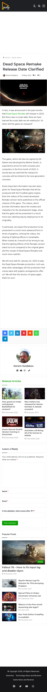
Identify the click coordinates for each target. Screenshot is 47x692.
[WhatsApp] (36, 333)
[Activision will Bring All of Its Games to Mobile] (35, 422)
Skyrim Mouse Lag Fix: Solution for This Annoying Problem (31, 583)
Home (7, 57)
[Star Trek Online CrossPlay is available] (9, 617)
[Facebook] (5, 333)
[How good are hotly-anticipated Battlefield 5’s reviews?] (12, 393)
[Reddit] (30, 333)
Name (5, 491)
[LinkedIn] (17, 333)
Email (5, 501)
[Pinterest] (23, 333)
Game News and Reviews (23, 680)
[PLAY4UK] (8, 6)
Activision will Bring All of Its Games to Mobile (34, 433)
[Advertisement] (23, 32)
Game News (17, 57)
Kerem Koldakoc (12, 75)
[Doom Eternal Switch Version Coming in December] (12, 421)
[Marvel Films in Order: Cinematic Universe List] (9, 596)
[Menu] (43, 7)
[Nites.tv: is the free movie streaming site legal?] (9, 607)
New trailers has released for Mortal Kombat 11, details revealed (34, 405)
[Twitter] (11, 333)
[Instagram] (25, 370)
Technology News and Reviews (28, 675)
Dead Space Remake (15, 113)
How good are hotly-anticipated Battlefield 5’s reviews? (12, 405)
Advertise (10, 675)
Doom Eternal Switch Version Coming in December (12, 432)
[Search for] (39, 7)
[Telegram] (5, 338)
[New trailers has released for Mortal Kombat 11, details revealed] (35, 393)
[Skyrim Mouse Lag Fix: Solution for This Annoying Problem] (9, 583)
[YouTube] (21, 370)
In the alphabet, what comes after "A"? (18, 511)
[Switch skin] (34, 7)
